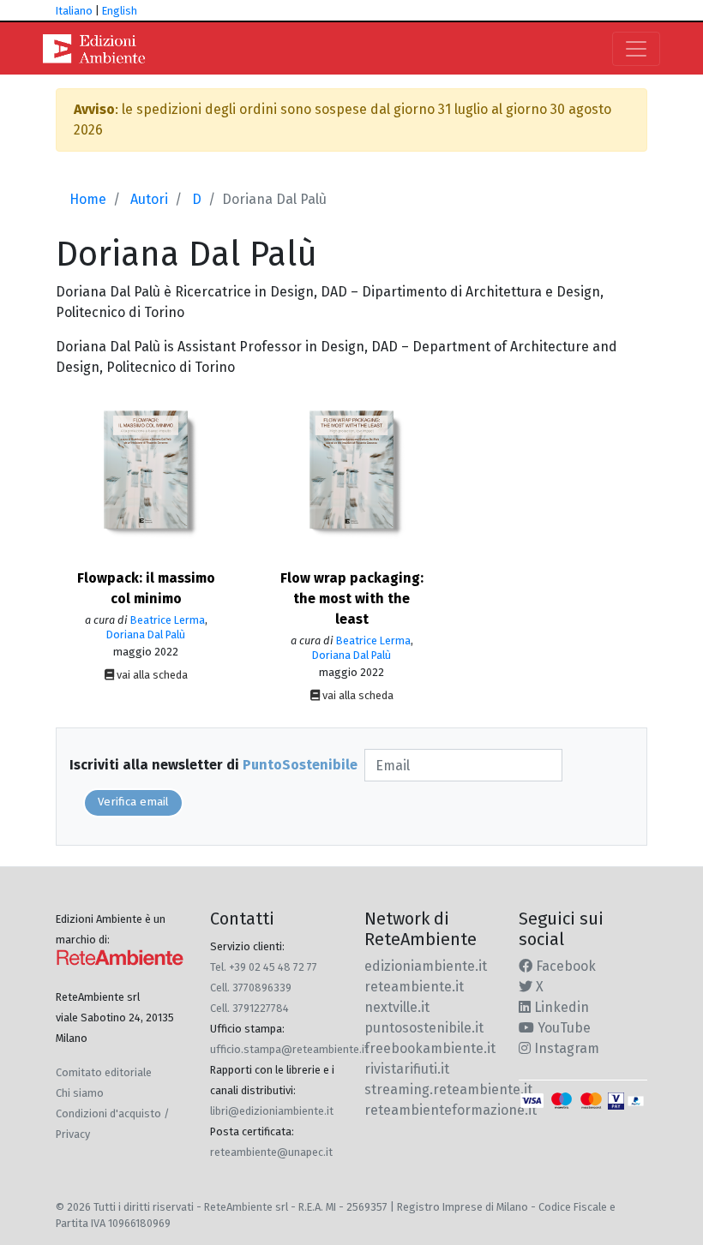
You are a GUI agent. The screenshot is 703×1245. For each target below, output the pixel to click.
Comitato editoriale (104, 1072)
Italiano (74, 10)
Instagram (565, 1048)
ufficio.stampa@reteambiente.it (289, 1049)
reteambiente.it (414, 987)
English (119, 10)
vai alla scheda (151, 674)
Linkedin (560, 1007)
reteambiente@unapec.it (271, 1152)
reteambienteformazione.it (450, 1110)
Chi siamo (80, 1092)
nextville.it (397, 1007)
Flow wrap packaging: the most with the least (352, 598)
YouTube (562, 1028)
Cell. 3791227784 (249, 1008)
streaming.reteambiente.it (448, 1089)
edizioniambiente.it (425, 966)
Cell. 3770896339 (250, 987)
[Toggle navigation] (636, 49)
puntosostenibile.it (424, 1028)
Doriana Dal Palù (145, 634)
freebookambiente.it (430, 1048)
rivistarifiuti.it (406, 1069)
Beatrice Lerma (167, 620)
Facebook (564, 966)
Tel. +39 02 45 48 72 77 (263, 967)
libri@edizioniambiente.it (271, 1110)
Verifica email (133, 802)
